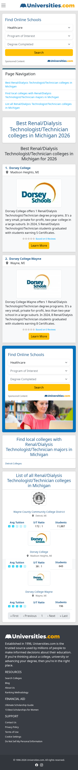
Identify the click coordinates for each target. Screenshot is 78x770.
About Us (10, 687)
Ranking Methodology (16, 692)
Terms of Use (12, 732)
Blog (7, 683)
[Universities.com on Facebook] (36, 764)
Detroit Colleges (13, 463)
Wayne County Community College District (39, 511)
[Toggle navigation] (3, 5)
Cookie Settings (13, 736)
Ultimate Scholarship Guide (19, 705)
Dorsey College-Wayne (25, 259)
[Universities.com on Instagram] (41, 764)
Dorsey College (19, 168)
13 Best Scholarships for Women (22, 709)
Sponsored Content (14, 61)
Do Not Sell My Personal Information (23, 741)
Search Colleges (13, 678)
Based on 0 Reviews (46, 238)
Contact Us (10, 722)
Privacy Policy (12, 727)
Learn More (39, 246)
